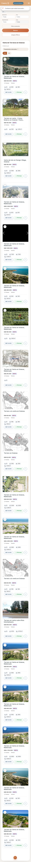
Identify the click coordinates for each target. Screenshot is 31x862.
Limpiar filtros (15, 35)
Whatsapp (19, 92)
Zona (17, 19)
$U (9, 53)
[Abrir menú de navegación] (28, 3)
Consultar (9, 92)
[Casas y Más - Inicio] (5, 3)
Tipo (17, 14)
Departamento (5, 19)
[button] (27, 65)
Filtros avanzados (15, 26)
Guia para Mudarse (18, 3)
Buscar (15, 30)
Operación (4, 14)
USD (3, 12)
